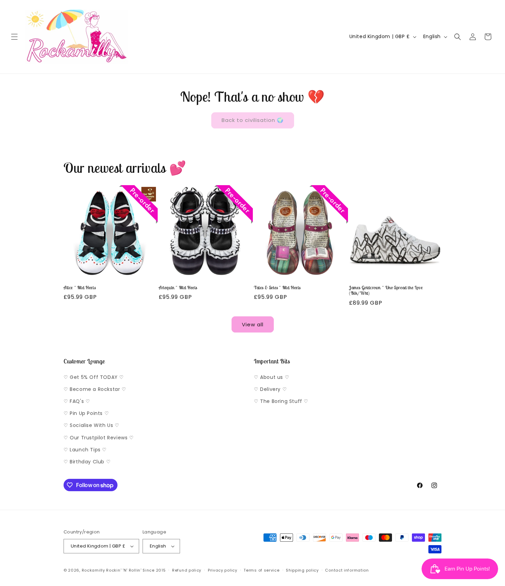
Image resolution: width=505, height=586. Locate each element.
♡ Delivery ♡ (270, 389)
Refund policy (186, 570)
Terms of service (261, 570)
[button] (14, 36)
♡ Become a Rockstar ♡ (95, 389)
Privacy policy (222, 570)
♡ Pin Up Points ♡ (86, 413)
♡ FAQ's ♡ (77, 401)
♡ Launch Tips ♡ (85, 449)
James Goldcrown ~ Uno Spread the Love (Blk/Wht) (386, 290)
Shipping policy (302, 570)
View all (252, 324)
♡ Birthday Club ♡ (87, 461)
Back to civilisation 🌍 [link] (253, 120)
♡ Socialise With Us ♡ (92, 425)
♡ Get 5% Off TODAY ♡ (94, 377)
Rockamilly (93, 570)
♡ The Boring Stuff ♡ (281, 401)
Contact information (347, 570)
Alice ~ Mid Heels (80, 288)
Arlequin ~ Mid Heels (178, 288)
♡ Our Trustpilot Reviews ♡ (99, 437)
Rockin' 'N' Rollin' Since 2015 (136, 570)
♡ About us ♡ (271, 377)
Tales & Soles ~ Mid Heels (277, 288)
